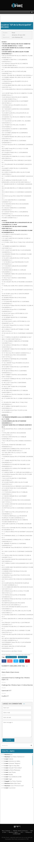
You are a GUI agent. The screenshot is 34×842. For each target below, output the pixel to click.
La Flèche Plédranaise (14, 770)
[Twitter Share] (15, 661)
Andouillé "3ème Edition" (15, 768)
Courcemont (12, 788)
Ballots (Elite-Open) (15, 783)
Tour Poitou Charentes (16, 781)
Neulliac (11, 774)
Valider (31, 745)
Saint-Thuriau (12, 772)
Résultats (13, 654)
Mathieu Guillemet (11, 657)
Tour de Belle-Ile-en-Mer (15, 777)
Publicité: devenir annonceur (20, 830)
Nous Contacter (6, 830)
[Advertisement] (17, 807)
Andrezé (11, 759)
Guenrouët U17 (6, 690)
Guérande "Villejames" (14, 763)
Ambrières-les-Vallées (14, 761)
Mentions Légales (13, 832)
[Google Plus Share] (10, 661)
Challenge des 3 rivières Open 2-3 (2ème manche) (17, 685)
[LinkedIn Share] (21, 661)
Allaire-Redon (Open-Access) (10, 672)
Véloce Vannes (22, 657)
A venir (6, 759)
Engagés (7, 781)
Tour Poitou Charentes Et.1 (17, 757)
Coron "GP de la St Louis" (17, 785)
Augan (10, 779)
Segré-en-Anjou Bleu (14, 765)
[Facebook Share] (4, 661)
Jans (11, 754)
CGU (21, 832)
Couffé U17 (5, 696)
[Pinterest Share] (27, 661)
